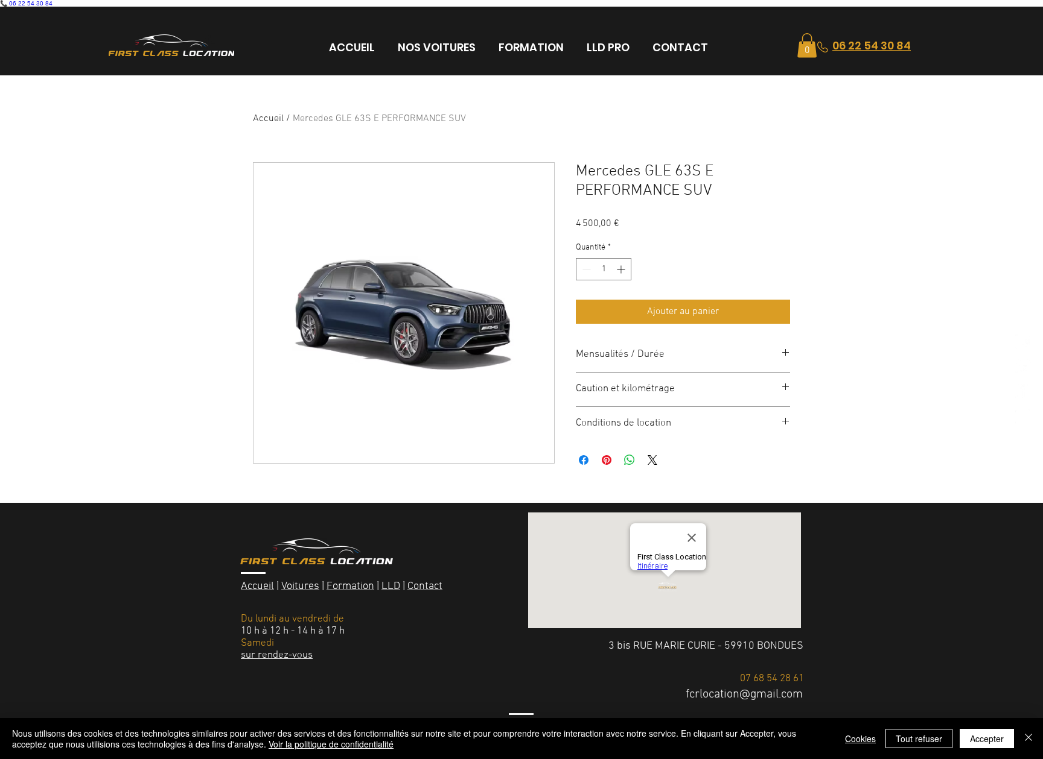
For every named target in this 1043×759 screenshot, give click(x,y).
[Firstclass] (1023, 367)
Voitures (300, 586)
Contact (424, 586)
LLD (390, 586)
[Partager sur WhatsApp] (629, 460)
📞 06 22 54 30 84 (26, 3)
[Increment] (622, 269)
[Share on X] (652, 460)
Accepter (987, 738)
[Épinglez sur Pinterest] (606, 460)
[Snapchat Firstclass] (1023, 342)
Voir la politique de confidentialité (331, 744)
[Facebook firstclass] (1023, 392)
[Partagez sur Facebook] (583, 460)
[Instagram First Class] (1023, 416)
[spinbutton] (603, 269)
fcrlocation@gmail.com (744, 694)
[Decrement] (585, 269)
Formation (350, 586)
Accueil (268, 119)
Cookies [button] (860, 738)
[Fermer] (1028, 738)
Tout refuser (919, 738)
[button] (807, 45)
